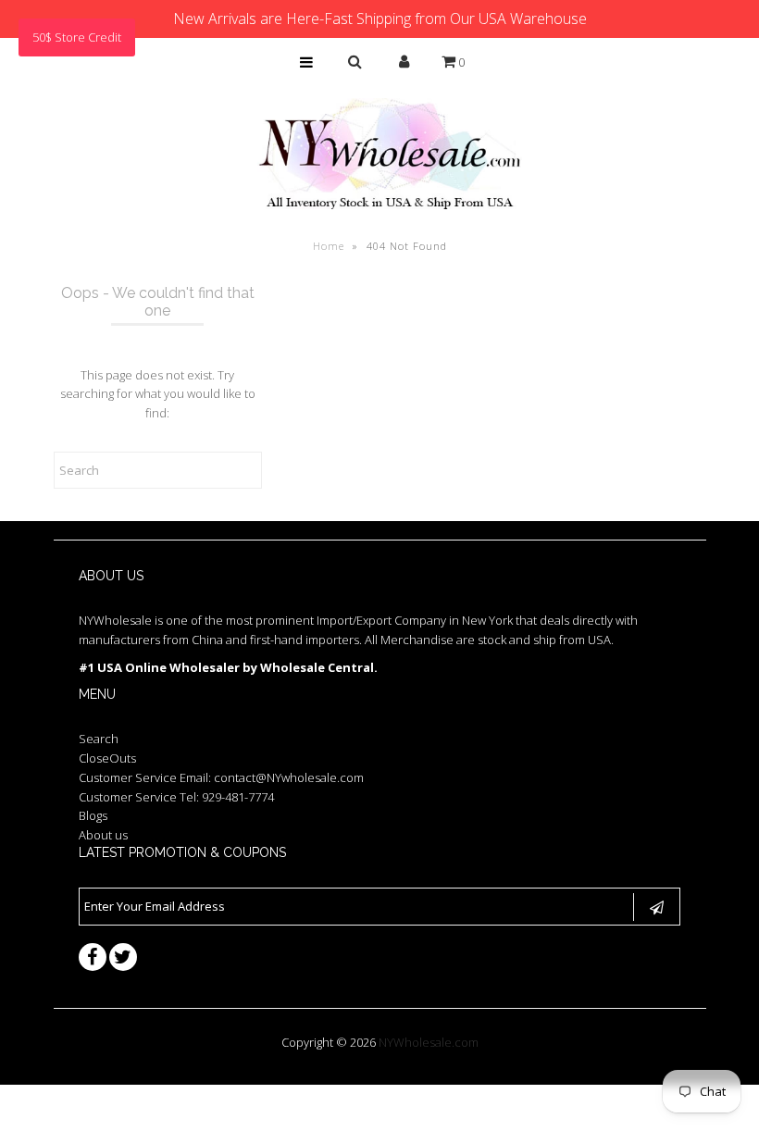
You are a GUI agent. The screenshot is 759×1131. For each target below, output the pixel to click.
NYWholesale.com (429, 1042)
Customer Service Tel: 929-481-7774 (176, 797)
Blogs (93, 815)
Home (328, 246)
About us (103, 834)
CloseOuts (107, 758)
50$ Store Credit (76, 37)
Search (98, 738)
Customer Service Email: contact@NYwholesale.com (221, 777)
